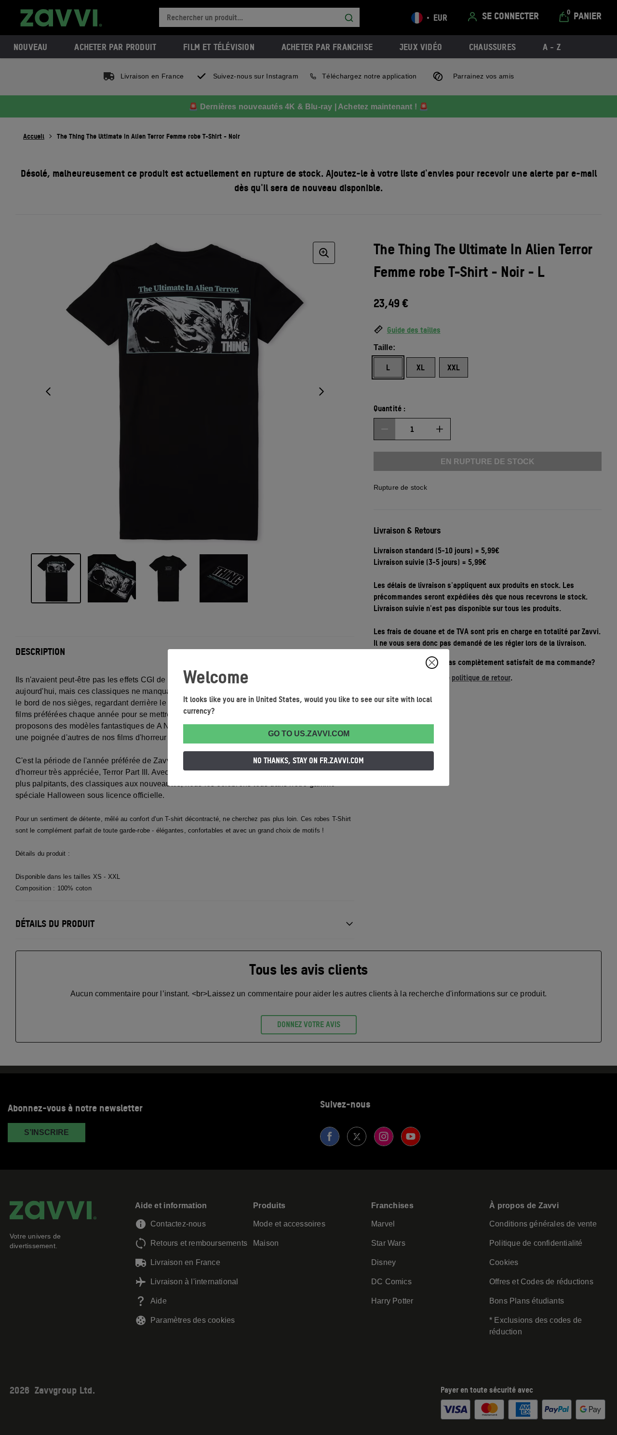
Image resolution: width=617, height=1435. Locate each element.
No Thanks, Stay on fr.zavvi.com (308, 760)
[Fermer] (432, 662)
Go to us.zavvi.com (308, 734)
